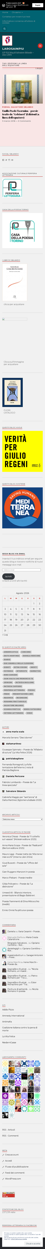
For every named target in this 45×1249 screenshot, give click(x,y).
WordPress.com (13, 1179)
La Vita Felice (8, 1036)
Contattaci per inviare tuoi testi (16, 17)
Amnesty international (13, 1016)
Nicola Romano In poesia (23, 990)
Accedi (8, 1161)
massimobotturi (15, 955)
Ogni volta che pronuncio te (18, 679)
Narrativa (35, 671)
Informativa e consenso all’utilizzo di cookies (18, 22)
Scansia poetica (12, 709)
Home (5, 12)
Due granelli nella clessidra (18, 663)
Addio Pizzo (8, 1009)
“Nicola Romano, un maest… (23, 970)
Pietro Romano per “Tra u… (22, 977)
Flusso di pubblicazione (16, 1167)
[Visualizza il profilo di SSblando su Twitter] (6, 160)
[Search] (4, 28)
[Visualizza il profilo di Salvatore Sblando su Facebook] (3, 160)
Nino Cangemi (10, 675)
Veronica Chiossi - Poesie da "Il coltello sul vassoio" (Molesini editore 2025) (21, 838)
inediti (33, 667)
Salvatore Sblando (22, 107)
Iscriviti (8, 576)
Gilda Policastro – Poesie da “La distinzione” (17, 885)
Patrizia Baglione (25, 682)
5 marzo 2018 (8, 121)
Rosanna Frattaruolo (15, 701)
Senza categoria (32, 709)
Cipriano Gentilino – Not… (24, 944)
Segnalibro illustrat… (18, 969)
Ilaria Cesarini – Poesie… (29, 931)
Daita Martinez (12, 656)
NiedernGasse (9, 1042)
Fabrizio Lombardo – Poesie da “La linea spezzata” (19, 783)
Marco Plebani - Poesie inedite (17, 878)
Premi (7, 694)
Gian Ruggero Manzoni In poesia (18, 872)
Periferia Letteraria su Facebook (19, 1225)
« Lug (5, 634)
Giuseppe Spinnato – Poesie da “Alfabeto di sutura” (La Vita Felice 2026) (22, 751)
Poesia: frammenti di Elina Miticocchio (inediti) (20, 902)
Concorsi (26, 652)
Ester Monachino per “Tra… (22, 983)
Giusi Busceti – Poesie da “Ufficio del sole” (20, 864)
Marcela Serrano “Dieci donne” (17, 737)
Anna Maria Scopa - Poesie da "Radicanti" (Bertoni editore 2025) (22, 846)
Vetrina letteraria (13, 713)
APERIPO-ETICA (11, 652)
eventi (7, 667)
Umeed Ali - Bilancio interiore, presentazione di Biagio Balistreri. (18, 894)
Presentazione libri (23, 694)
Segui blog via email (13, 554)
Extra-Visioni (20, 667)
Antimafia (7, 1021)
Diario (7, 659)
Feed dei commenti (14, 1173)
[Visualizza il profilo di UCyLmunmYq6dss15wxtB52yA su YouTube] (12, 160)
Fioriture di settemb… (18, 989)
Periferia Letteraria (14, 690)
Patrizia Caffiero (13, 686)
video (29, 713)
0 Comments (24, 121)
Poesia (6, 107)
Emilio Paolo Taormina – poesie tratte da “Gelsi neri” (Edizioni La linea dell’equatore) (20, 114)
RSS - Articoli (8, 1130)
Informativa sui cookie (19, 1239)
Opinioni (8, 682)
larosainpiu (13, 48)
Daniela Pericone (31, 656)
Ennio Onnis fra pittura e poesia (17, 910)
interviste (21, 671)
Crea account (12, 1155)
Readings (8, 698)
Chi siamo (16, 12)
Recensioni (21, 698)
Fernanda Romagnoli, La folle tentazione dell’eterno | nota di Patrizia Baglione (17, 767)
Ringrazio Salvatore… (18, 943)
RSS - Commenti (10, 1136)
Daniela (11, 931)
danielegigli (13, 948)
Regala (37, 5)
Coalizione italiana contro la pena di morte (19, 1029)
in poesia (8, 671)
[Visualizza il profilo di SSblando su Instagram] (9, 160)
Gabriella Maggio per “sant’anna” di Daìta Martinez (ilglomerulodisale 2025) (22, 798)
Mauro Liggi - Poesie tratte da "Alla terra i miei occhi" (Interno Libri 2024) (22, 855)
